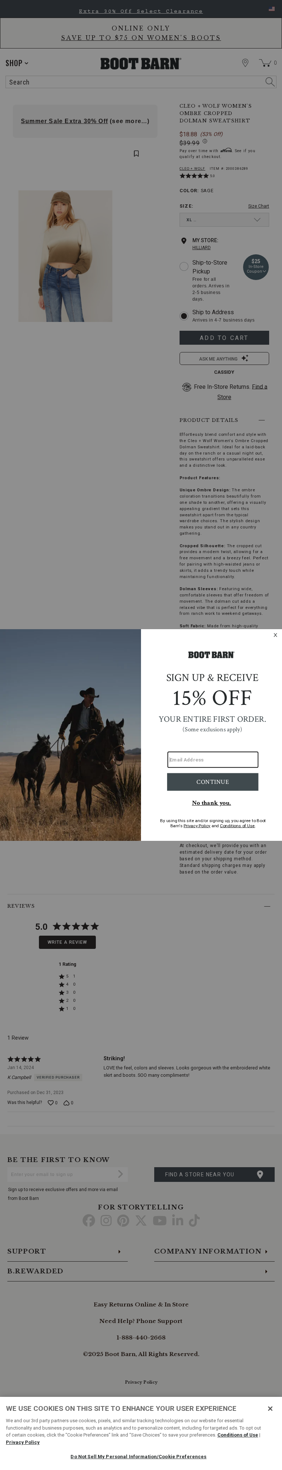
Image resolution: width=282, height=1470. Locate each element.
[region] (141, 1433)
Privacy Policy (23, 1442)
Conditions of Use (237, 1435)
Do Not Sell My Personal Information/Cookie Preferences (138, 1456)
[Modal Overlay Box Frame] (141, 735)
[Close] (270, 1409)
